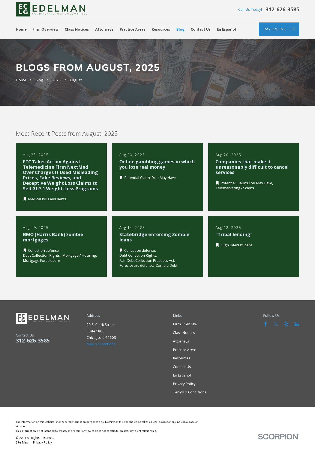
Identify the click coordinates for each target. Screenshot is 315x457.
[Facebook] (265, 324)
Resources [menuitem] (161, 29)
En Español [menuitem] (226, 29)
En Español (182, 375)
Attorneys (181, 341)
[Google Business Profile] (296, 324)
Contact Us (182, 366)
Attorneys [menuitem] (104, 29)
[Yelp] (286, 324)
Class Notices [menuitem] (77, 29)
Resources (181, 358)
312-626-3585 (282, 9)
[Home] (51, 9)
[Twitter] (275, 324)
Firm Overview (185, 324)
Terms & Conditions (189, 392)
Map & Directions (101, 343)
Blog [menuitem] (180, 29)
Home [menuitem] (21, 29)
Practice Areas (184, 349)
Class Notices (184, 332)
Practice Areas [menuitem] (133, 29)
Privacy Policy (184, 383)
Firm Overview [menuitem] (45, 29)
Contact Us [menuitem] (201, 29)
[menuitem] (22, 442)
